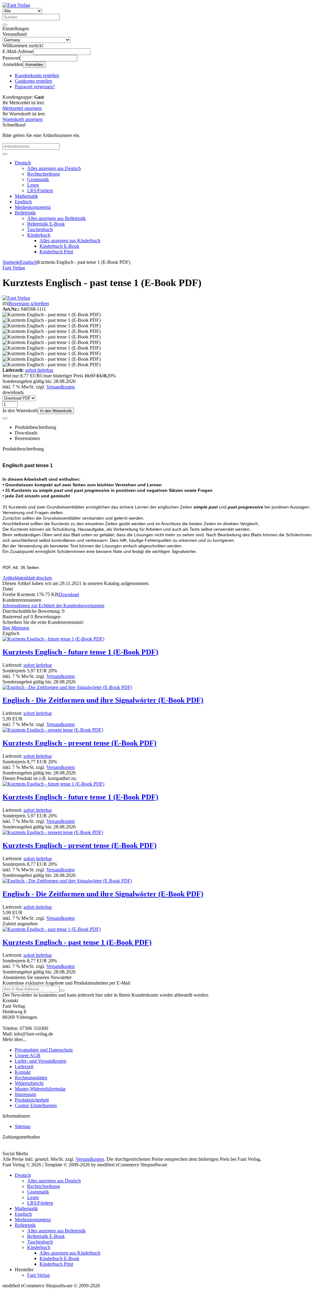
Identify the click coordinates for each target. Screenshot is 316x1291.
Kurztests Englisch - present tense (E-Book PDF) (79, 743)
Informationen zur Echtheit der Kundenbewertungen (53, 605)
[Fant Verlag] (16, 298)
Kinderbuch (38, 235)
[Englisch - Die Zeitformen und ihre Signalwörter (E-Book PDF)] (67, 687)
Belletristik (25, 212)
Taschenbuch (40, 229)
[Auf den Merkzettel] (4, 418)
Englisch (23, 201)
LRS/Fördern (40, 190)
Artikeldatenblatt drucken (27, 577)
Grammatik (38, 179)
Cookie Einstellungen (36, 1105)
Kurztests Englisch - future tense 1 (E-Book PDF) (80, 652)
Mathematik (26, 196)
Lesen (33, 185)
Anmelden (34, 64)
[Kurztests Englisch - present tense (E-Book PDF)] (52, 730)
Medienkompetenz (33, 207)
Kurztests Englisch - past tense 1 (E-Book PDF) (77, 942)
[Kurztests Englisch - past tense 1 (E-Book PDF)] (51, 929)
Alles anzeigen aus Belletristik (56, 218)
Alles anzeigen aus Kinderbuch (70, 240)
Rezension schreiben (29, 303)
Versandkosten (60, 386)
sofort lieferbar (39, 370)
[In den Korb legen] (4, 154)
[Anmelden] (62, 990)
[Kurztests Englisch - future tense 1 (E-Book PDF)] (53, 638)
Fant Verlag (38, 1275)
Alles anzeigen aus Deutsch (54, 168)
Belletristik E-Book (46, 223)
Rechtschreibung (43, 173)
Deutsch (23, 162)
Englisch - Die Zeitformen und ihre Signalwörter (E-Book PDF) (102, 700)
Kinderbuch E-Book (59, 246)
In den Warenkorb (56, 411)
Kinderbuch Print (56, 251)
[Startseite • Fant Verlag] (16, 5)
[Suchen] (4, 25)
